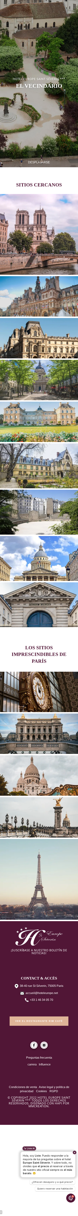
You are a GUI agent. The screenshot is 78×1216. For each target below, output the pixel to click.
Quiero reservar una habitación (55, 1188)
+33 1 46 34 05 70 (41, 999)
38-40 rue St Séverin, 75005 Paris (41, 985)
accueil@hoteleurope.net (42, 993)
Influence (45, 1064)
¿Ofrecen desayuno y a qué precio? (52, 1181)
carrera (32, 1064)
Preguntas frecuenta (39, 1057)
